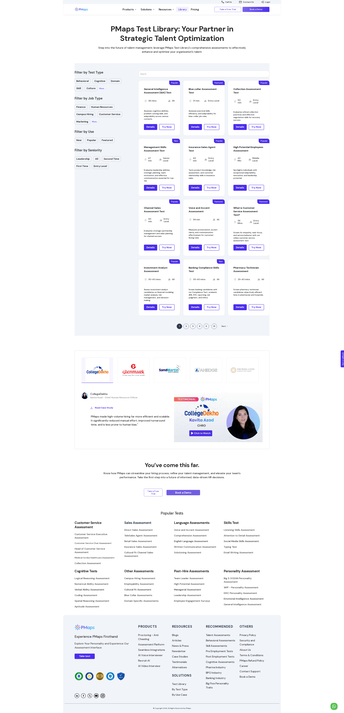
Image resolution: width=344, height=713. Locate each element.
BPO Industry (214, 672)
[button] (129, 9)
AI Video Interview (149, 666)
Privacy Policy (248, 635)
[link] (89, 9)
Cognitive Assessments (220, 662)
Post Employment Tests (220, 656)
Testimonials (179, 662)
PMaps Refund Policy (252, 660)
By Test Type (179, 689)
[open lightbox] (218, 417)
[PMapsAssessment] (89, 695)
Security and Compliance (247, 642)
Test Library (179, 684)
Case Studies (180, 656)
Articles (176, 640)
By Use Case (179, 694)
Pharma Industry (216, 667)
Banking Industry (216, 678)
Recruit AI (144, 660)
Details (150, 126)
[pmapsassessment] (102, 695)
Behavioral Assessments (220, 640)
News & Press (180, 646)
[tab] (97, 370)
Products (147, 626)
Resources (182, 626)
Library (182, 9)
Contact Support (250, 671)
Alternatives (179, 667)
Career (244, 666)
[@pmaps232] (96, 695)
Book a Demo (247, 676)
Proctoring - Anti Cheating (148, 637)
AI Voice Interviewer (150, 655)
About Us (245, 650)
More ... (102, 88)
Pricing (195, 9)
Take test (84, 656)
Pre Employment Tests (219, 651)
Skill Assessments (216, 646)
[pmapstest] (83, 695)
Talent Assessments (218, 635)
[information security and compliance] (79, 676)
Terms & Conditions (251, 655)
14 (214, 326)
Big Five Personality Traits (217, 685)
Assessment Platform (151, 644)
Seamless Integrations (151, 650)
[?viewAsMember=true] (77, 695)
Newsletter (179, 651)
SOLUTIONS (181, 675)
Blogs (175, 635)
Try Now (167, 126)
